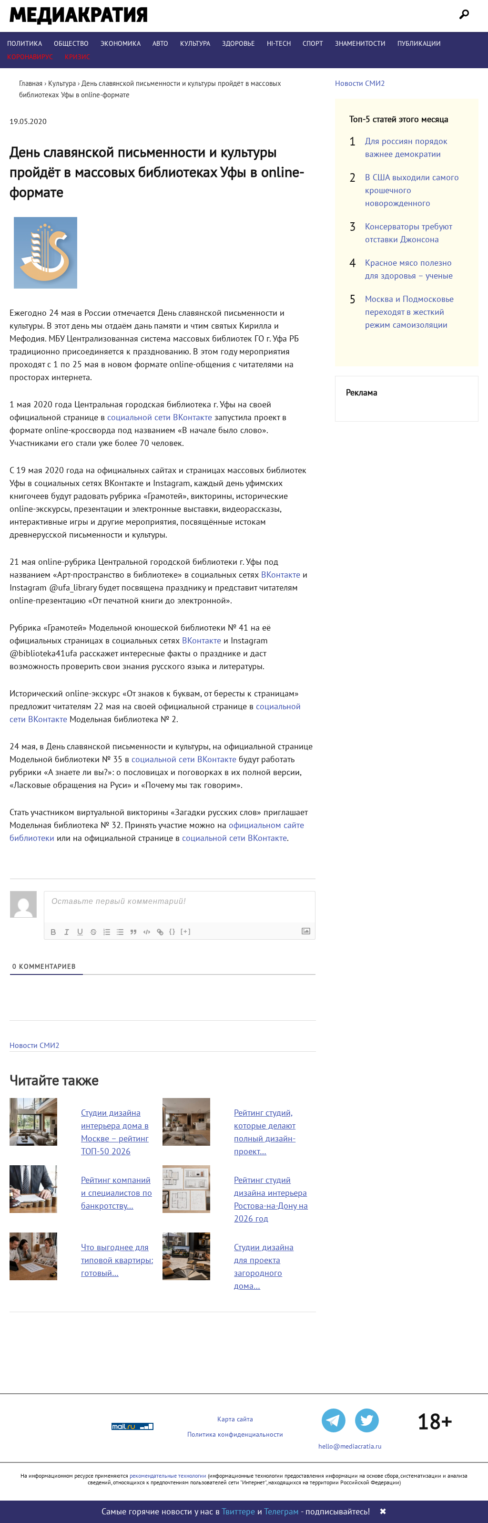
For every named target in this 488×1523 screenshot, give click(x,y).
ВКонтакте (280, 575)
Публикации (419, 44)
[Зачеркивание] (93, 932)
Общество (71, 44)
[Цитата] (133, 932)
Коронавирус (30, 57)
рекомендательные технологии (168, 1475)
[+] (186, 931)
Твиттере (238, 1512)
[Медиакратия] (78, 16)
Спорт (313, 44)
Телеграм (281, 1512)
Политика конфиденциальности (235, 1434)
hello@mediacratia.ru (350, 1446)
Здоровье (238, 44)
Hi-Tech (279, 44)
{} (172, 931)
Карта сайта (235, 1419)
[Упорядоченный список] (106, 932)
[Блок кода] (146, 932)
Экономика (121, 44)
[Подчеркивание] (80, 932)
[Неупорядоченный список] (120, 932)
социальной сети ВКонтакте (159, 418)
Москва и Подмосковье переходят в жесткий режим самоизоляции (409, 312)
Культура (195, 44)
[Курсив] (66, 932)
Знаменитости (360, 44)
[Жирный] (53, 932)
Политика (24, 44)
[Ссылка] (160, 932)
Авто (160, 44)
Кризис (77, 57)
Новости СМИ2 (35, 1045)
